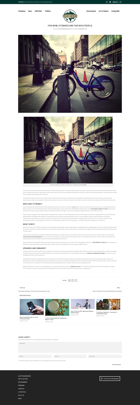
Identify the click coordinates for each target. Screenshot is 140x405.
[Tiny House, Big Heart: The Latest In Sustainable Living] (108, 304)
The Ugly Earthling (64, 29)
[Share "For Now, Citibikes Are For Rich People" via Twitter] (72, 280)
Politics (48, 11)
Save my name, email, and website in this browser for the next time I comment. (43, 360)
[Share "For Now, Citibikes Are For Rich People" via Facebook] (69, 280)
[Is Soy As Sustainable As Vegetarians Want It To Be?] (57, 307)
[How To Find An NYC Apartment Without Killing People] (83, 304)
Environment (91, 11)
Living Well (115, 11)
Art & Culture (103, 11)
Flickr (85, 184)
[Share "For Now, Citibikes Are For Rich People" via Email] (76, 280)
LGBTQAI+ (38, 11)
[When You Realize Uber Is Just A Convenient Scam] (32, 307)
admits (74, 207)
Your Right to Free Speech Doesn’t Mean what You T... (38, 2)
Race (30, 11)
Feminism (21, 11)
